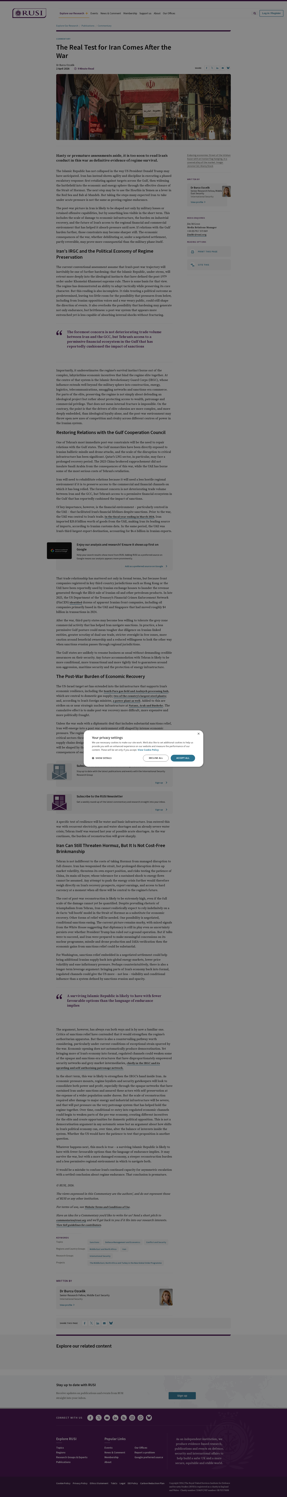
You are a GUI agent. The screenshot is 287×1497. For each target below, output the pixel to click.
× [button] (198, 734)
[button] (102, 758)
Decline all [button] (156, 758)
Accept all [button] (182, 758)
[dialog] (143, 748)
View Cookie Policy (148, 749)
